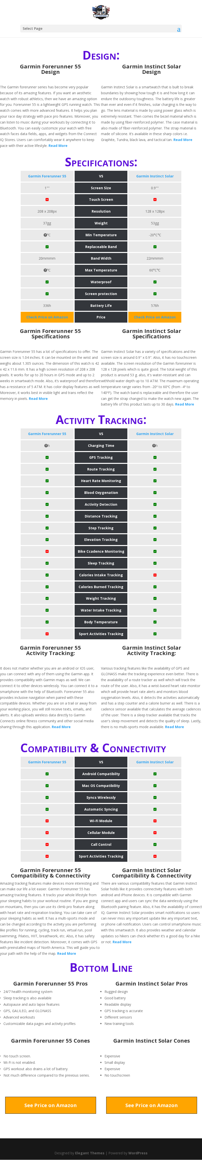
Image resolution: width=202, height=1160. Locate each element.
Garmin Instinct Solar (155, 176)
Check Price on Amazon (47, 317)
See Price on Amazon (50, 1105)
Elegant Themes (89, 1153)
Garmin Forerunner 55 (47, 176)
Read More (58, 145)
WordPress (138, 1153)
